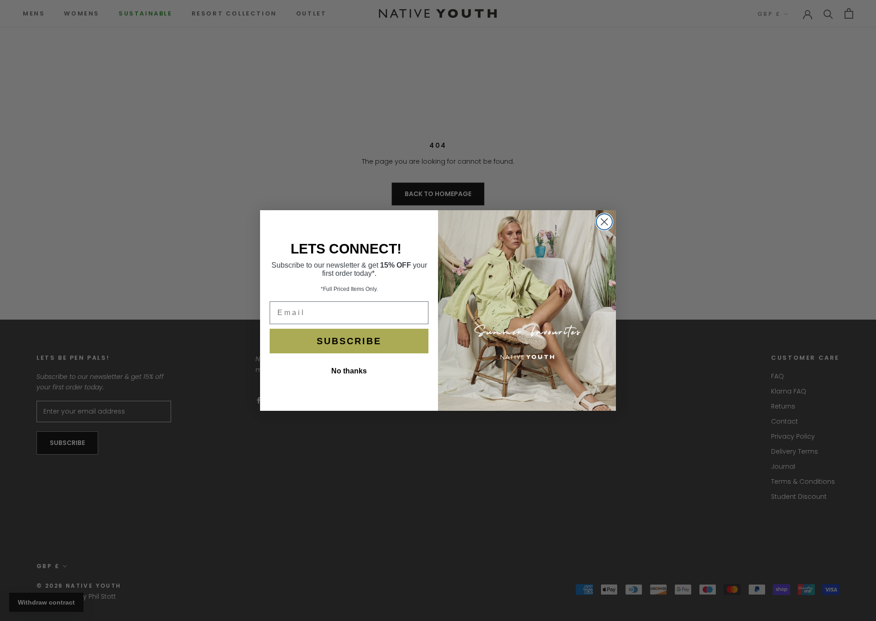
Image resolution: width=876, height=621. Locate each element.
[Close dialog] (604, 222)
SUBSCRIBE (349, 341)
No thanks (349, 371)
